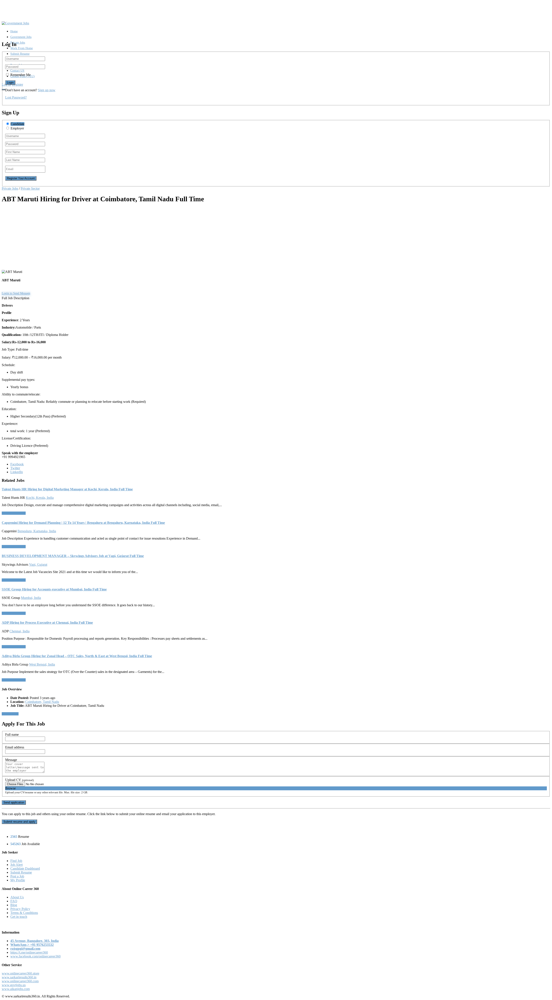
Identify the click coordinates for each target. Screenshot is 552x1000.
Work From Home (21, 48)
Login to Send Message (16, 293)
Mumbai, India (31, 598)
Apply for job (10, 713)
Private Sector (30, 188)
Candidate (17, 124)
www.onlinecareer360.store (20, 973)
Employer (17, 128)
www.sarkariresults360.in (19, 977)
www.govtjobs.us (14, 985)
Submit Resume (20, 53)
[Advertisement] (131, 238)
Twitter (15, 468)
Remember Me (20, 75)
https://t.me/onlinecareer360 (29, 952)
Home (14, 31)
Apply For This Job (14, 513)
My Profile (17, 880)
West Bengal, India (42, 664)
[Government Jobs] (15, 23)
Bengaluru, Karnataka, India (36, 531)
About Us (17, 897)
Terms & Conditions (24, 913)
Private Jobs (17, 42)
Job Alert (16, 864)
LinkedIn (16, 472)
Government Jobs (20, 37)
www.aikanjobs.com (16, 989)
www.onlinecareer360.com (20, 981)
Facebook (17, 464)
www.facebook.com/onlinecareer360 (35, 956)
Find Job (16, 861)
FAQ (13, 901)
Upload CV (19, 780)
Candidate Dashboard (25, 868)
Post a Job (17, 876)
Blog (13, 905)
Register (17, 84)
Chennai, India (19, 631)
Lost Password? (16, 97)
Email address (14, 747)
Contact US (17, 70)
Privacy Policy (20, 909)
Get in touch (18, 916)
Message (11, 760)
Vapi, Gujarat (38, 564)
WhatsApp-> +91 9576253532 (32, 944)
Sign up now (46, 90)
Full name (12, 734)
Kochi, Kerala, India (40, 497)
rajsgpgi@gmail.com (25, 948)
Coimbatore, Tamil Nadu (42, 702)
